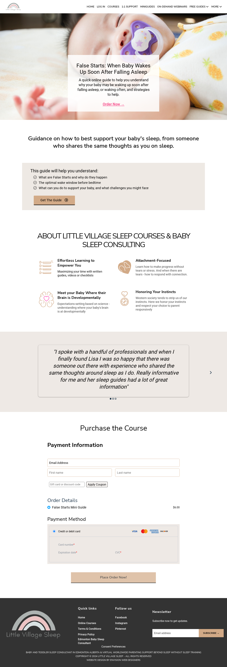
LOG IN (101, 6)
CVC (117, 552)
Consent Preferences (113, 646)
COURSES (113, 6)
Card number (65, 544)
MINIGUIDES (147, 6)
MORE (215, 6)
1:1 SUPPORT (130, 6)
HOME (90, 6)
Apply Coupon (97, 484)
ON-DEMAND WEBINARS (172, 6)
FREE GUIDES (197, 6)
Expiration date (67, 552)
